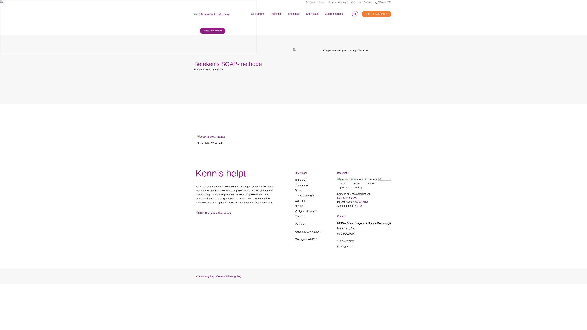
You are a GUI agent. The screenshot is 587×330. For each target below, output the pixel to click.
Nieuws (321, 2)
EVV (339, 198)
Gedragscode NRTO (306, 239)
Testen (298, 190)
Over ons (310, 2)
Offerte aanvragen (304, 195)
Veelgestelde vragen (338, 2)
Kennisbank (312, 14)
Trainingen (276, 14)
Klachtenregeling (205, 276)
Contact (368, 2)
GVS (355, 198)
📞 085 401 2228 (382, 2)
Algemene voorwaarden (308, 231)
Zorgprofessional (334, 14)
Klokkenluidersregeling (228, 276)
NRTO (358, 206)
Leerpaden (294, 14)
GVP (345, 198)
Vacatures (356, 2)
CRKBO (363, 202)
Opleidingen (257, 14)
